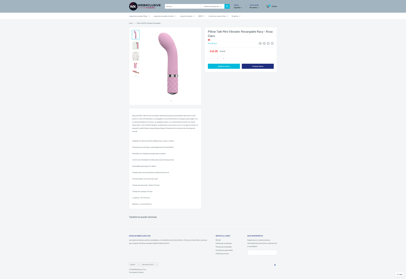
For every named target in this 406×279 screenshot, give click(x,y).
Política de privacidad (223, 247)
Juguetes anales (186, 16)
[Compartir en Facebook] (260, 43)
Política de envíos (222, 253)
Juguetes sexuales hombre (164, 16)
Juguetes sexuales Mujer (138, 16)
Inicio (131, 23)
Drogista (235, 16)
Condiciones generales (224, 250)
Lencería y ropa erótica (217, 16)
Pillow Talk (212, 43)
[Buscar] (227, 6)
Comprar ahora (257, 66)
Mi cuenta (253, 7)
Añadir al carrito (224, 66)
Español (132, 264)
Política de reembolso (224, 243)
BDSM (200, 16)
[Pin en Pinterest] (264, 43)
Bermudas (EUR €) (148, 264)
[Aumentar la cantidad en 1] (223, 58)
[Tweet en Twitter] (268, 43)
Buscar (218, 240)
